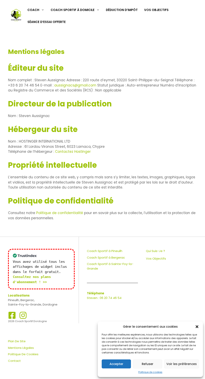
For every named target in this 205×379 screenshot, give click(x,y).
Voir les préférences (181, 364)
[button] (197, 327)
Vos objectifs (156, 10)
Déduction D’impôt (122, 10)
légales (28, 348)
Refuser (147, 364)
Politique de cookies (150, 372)
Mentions (15, 348)
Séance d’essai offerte (46, 22)
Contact (14, 361)
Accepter (116, 364)
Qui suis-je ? (155, 251)
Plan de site (17, 341)
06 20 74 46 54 (111, 298)
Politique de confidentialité (59, 212)
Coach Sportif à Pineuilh (104, 251)
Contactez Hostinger (73, 151)
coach (33, 10)
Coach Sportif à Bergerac (106, 257)
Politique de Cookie (22, 354)
